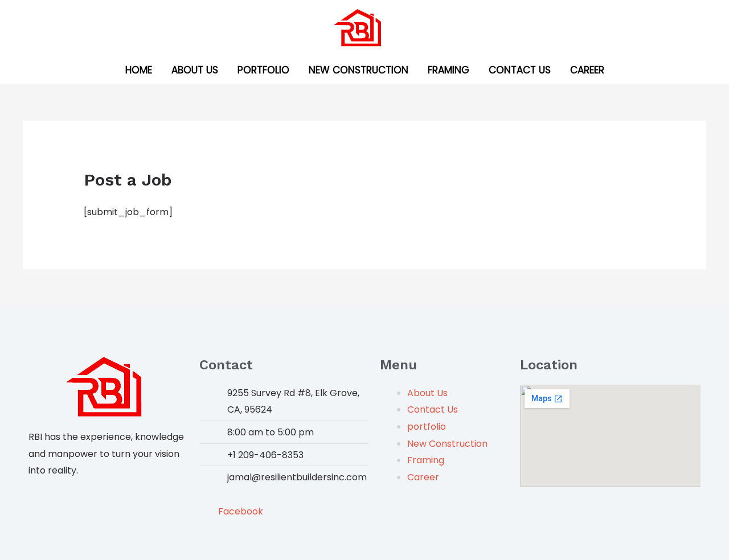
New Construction (358, 70)
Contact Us (520, 70)
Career (587, 70)
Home (138, 70)
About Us (194, 70)
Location (549, 365)
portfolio (263, 70)
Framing (448, 70)
